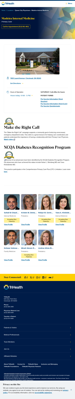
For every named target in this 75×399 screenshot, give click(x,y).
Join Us (6, 349)
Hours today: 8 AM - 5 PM (20, 96)
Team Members (9, 342)
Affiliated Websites (10, 356)
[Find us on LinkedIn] (44, 277)
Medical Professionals (11, 335)
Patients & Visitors (10, 327)
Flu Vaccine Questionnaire (50, 106)
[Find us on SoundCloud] (50, 277)
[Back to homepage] (8, 3)
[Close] (71, 389)
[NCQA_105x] (37, 121)
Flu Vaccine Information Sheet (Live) (54, 104)
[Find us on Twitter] (32, 277)
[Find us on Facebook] (26, 277)
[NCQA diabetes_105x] (37, 156)
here (5, 172)
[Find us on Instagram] (38, 277)
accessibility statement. (43, 393)
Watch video (8, 139)
